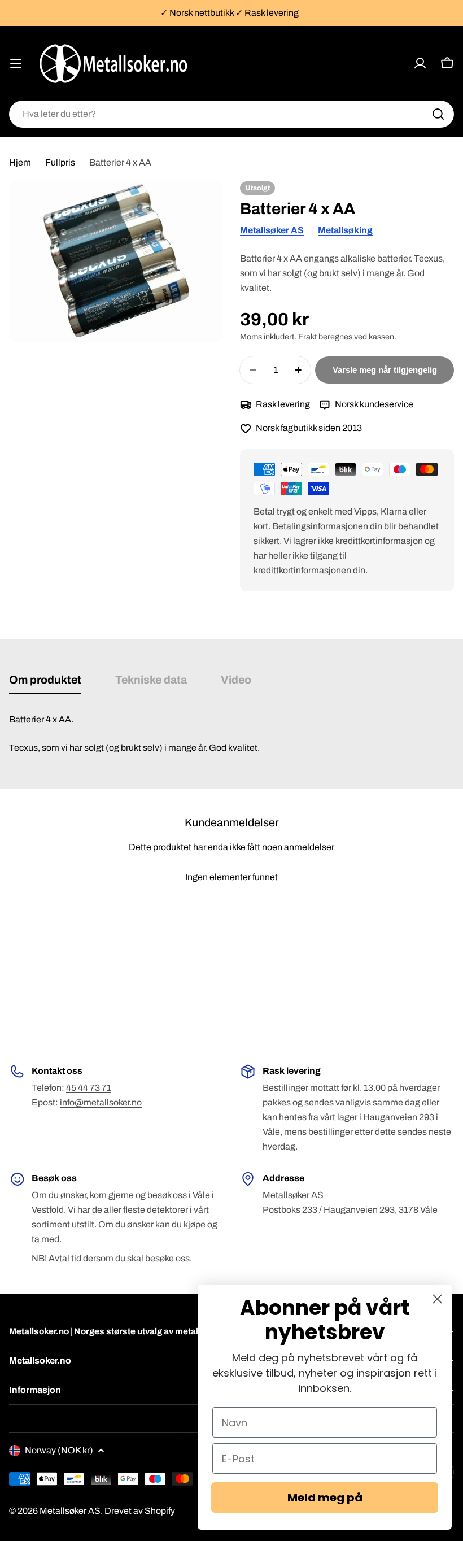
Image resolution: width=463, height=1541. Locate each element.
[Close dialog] (437, 1299)
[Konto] (420, 63)
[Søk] (438, 114)
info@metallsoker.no (101, 1102)
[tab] (45, 684)
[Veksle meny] (16, 63)
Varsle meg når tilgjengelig (385, 370)
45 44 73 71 (88, 1087)
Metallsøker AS (272, 230)
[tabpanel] (231, 733)
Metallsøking (345, 230)
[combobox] (231, 114)
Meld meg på (324, 1497)
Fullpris (60, 162)
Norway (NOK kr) (59, 1450)
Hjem (20, 162)
